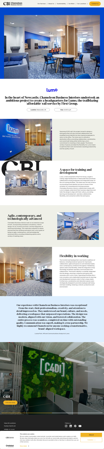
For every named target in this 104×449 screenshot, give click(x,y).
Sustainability (61, 4)
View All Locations (10, 423)
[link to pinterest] (75, 426)
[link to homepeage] (12, 3)
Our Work (71, 4)
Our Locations (81, 4)
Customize (90, 439)
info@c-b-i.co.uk (9, 429)
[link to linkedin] (71, 426)
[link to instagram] (66, 426)
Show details (23, 446)
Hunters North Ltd (9, 426)
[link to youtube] (80, 426)
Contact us (95, 4)
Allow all (91, 434)
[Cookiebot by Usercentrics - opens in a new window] (10, 446)
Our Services (42, 4)
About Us (51, 4)
